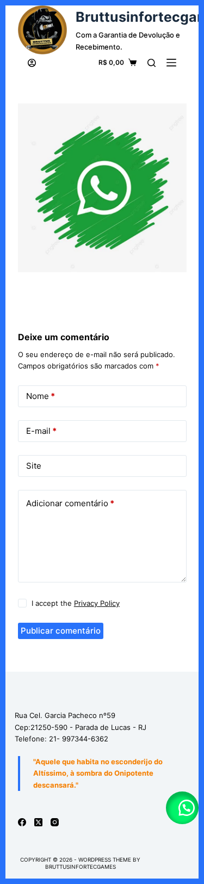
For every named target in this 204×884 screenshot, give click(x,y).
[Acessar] (32, 63)
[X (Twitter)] (38, 822)
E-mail (41, 431)
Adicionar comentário (70, 503)
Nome (40, 396)
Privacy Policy (97, 603)
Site (33, 466)
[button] (182, 807)
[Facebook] (22, 822)
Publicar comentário (61, 630)
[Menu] (171, 62)
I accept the (76, 603)
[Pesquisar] (151, 63)
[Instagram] (55, 822)
